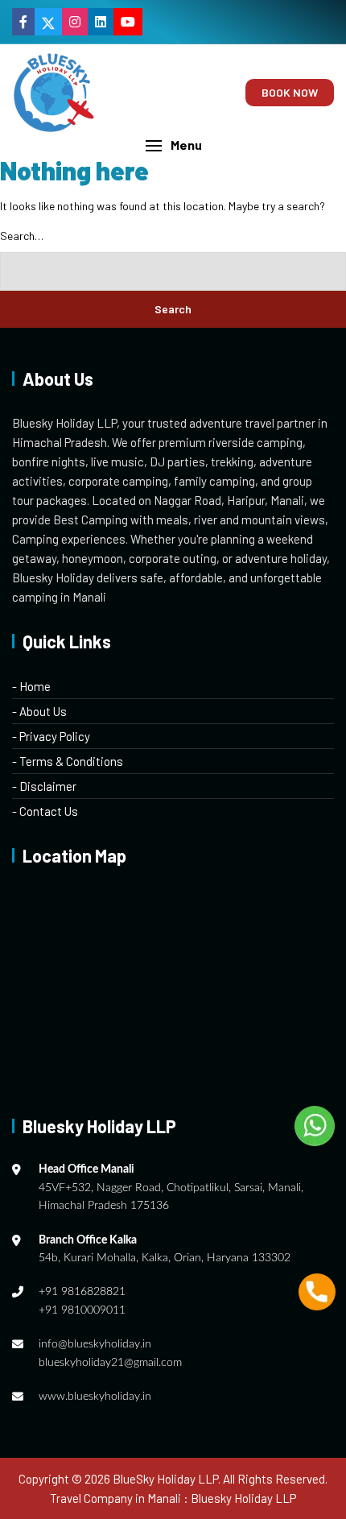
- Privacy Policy (51, 736)
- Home (31, 686)
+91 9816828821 (82, 1292)
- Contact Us (45, 811)
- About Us (39, 711)
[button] (173, 145)
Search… (21, 235)
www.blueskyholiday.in (95, 1396)
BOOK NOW (290, 92)
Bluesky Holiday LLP (243, 1498)
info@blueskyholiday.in (95, 1344)
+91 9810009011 (82, 1310)
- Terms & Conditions (67, 761)
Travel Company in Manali (115, 1498)
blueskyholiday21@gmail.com (110, 1362)
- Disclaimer (44, 786)
